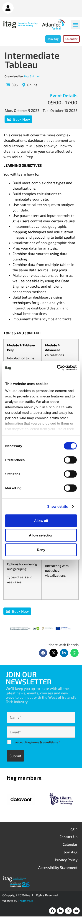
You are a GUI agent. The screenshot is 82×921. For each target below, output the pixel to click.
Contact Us (68, 836)
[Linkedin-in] (60, 910)
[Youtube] (76, 910)
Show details (57, 506)
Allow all (41, 520)
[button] (75, 24)
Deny (41, 549)
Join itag (70, 852)
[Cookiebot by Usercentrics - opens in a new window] (58, 368)
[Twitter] (68, 910)
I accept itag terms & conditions (37, 742)
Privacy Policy (66, 859)
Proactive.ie (25, 900)
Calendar (70, 844)
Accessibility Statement (57, 867)
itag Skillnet (32, 76)
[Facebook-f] (52, 910)
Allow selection (41, 535)
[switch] (70, 459)
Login (73, 829)
